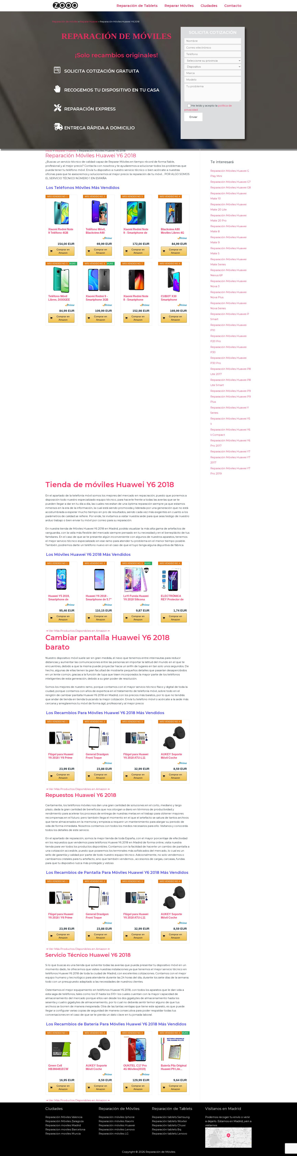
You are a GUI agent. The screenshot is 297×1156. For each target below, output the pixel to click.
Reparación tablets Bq (166, 1129)
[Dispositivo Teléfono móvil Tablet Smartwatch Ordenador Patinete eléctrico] (212, 66)
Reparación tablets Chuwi (168, 1125)
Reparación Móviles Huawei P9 (230, 391)
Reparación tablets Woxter (169, 1121)
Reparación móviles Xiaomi (116, 1121)
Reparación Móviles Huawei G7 (230, 181)
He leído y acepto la (208, 107)
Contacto (232, 6)
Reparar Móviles (179, 6)
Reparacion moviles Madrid (63, 1125)
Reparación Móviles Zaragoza (64, 1121)
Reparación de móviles (65, 21)
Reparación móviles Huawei (117, 1125)
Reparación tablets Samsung (171, 1117)
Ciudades (209, 6)
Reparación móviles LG (113, 1133)
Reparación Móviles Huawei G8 (230, 187)
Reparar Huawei (89, 21)
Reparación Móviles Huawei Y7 (230, 451)
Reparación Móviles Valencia (63, 1117)
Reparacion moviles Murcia (63, 1133)
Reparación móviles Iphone (117, 1117)
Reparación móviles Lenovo (117, 1129)
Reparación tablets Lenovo (169, 1133)
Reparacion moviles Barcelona (65, 1129)
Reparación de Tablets (137, 6)
